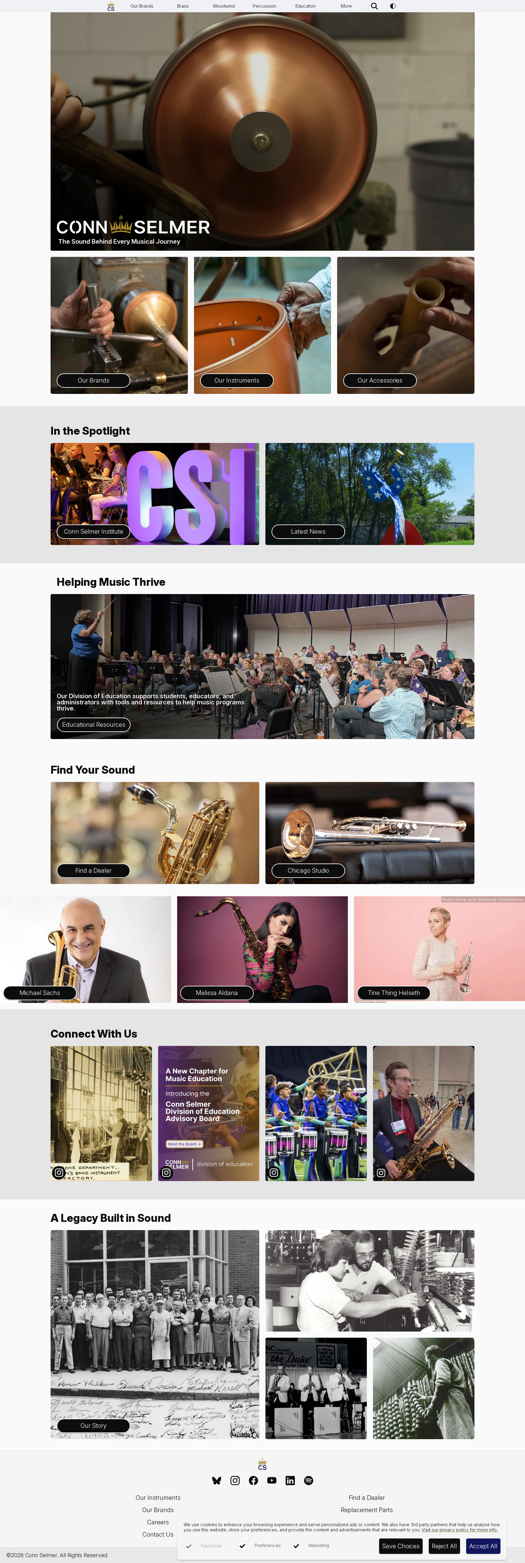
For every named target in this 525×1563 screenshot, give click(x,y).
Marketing (319, 1545)
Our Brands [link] (158, 1510)
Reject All (444, 1546)
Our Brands (142, 6)
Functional (211, 1546)
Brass (183, 6)
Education (305, 6)
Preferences (268, 1545)
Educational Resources (93, 724)
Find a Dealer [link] (367, 1497)
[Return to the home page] (262, 1464)
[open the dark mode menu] (393, 6)
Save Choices (401, 1546)
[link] (217, 1480)
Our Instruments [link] (158, 1497)
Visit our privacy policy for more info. (460, 1530)
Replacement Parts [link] (367, 1510)
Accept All (483, 1546)
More (346, 6)
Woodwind (224, 6)
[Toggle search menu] (374, 6)
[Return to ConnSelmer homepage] (111, 6)
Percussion (264, 6)
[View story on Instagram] (101, 1113)
